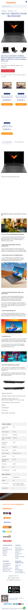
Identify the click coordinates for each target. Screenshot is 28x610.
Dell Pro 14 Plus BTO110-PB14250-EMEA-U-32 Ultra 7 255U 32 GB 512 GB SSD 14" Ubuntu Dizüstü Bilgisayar (21, 96)
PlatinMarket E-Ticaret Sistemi (10, 608)
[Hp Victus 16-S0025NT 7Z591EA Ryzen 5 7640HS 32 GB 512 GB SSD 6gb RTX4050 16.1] (14, 32)
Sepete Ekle (7, 104)
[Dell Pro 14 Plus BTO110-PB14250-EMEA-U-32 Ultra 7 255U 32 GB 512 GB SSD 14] (21, 85)
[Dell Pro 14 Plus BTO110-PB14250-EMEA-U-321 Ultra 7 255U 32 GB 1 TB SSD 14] (7, 85)
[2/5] (2, 63)
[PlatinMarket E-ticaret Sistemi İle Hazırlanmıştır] (8, 604)
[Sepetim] (26, 2)
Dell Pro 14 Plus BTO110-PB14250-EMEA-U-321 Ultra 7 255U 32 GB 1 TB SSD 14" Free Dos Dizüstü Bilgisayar (7, 96)
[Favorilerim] (23, 2)
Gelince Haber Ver (8, 71)
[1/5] (1, 63)
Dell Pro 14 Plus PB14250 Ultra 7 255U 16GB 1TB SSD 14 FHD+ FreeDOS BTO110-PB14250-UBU (7, 126)
